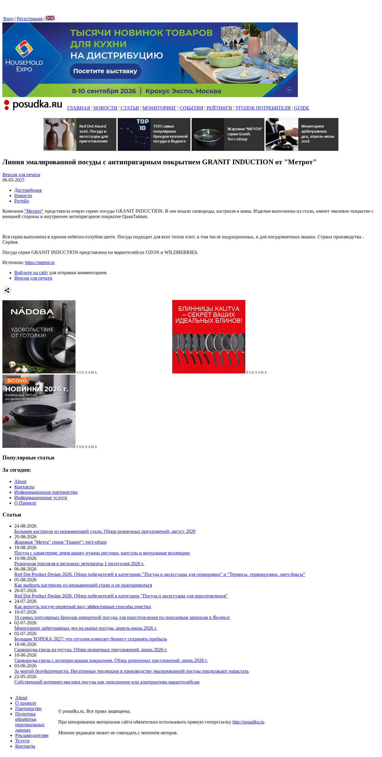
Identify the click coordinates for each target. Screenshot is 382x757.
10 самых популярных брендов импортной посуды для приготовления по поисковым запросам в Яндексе (122, 617)
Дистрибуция (27, 190)
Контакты (24, 486)
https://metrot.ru (40, 262)
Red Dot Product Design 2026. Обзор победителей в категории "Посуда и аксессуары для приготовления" (121, 595)
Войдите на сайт (31, 272)
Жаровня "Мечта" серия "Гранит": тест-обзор (60, 542)
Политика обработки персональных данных (29, 722)
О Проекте (25, 502)
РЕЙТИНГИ (219, 108)
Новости (23, 195)
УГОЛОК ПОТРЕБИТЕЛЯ (263, 108)
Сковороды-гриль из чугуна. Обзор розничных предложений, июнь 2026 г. (90, 649)
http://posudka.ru (248, 721)
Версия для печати (21, 174)
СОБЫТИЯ (191, 108)
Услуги (22, 740)
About (20, 481)
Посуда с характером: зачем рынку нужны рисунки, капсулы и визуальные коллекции (102, 552)
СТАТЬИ (130, 108)
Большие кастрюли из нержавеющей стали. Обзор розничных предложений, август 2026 (104, 531)
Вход (8, 18)
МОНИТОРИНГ (159, 108)
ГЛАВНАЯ (78, 108)
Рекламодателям (31, 735)
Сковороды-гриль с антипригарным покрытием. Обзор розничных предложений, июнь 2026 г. (111, 660)
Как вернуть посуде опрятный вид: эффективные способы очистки (82, 606)
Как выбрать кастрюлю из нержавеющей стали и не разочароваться (83, 585)
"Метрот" (34, 211)
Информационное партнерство (46, 492)
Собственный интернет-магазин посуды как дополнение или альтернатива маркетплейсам (106, 681)
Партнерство (28, 708)
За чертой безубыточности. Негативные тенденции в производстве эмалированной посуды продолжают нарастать (131, 671)
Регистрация (29, 18)
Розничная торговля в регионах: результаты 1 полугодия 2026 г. (79, 563)
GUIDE (301, 108)
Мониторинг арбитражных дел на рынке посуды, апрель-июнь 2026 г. (85, 628)
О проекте (25, 703)
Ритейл (21, 200)
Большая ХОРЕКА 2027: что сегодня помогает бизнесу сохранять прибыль (90, 638)
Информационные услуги (40, 497)
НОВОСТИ (105, 108)
